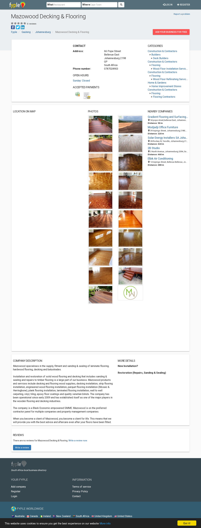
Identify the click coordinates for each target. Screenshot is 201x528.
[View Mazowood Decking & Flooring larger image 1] (100, 124)
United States (124, 516)
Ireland (47, 516)
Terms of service (81, 486)
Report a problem (182, 14)
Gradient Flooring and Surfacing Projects (168, 116)
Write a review (22, 447)
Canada (33, 516)
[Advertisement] (39, 63)
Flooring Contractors (164, 96)
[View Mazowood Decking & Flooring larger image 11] (100, 218)
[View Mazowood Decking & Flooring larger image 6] (130, 162)
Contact (76, 496)
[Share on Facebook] (13, 27)
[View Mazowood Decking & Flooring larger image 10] (130, 199)
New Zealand (63, 516)
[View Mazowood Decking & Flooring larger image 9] (100, 199)
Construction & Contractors (162, 51)
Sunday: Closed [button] (81, 80)
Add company (18, 486)
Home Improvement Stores (166, 86)
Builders (155, 54)
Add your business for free (171, 32)
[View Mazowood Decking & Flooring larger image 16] (130, 256)
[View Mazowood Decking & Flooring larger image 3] (100, 143)
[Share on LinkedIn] (22, 27)
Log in (168, 4)
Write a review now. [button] (77, 440)
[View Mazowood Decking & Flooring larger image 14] (130, 237)
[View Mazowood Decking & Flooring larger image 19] (100, 294)
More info (105, 523)
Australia (19, 516)
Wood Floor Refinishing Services (171, 79)
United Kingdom (103, 516)
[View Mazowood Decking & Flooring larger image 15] (100, 256)
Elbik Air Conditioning (160, 158)
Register (184, 4)
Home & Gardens (157, 82)
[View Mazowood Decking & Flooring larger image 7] (100, 181)
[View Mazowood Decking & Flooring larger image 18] (130, 275)
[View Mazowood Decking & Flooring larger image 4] (130, 143)
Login (14, 496)
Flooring (155, 65)
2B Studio (154, 148)
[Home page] (17, 5)
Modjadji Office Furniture (163, 127)
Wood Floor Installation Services (171, 68)
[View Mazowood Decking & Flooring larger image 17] (100, 275)
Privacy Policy (80, 491)
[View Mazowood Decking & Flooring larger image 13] (100, 237)
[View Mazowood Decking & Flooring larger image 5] (100, 162)
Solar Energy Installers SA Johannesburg (168, 137)
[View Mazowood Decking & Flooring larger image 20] (130, 292)
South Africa (82, 516)
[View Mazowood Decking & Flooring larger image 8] (130, 181)
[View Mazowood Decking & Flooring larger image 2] (130, 124)
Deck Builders (160, 58)
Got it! (186, 523)
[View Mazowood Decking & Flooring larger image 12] (130, 218)
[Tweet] (18, 27)
